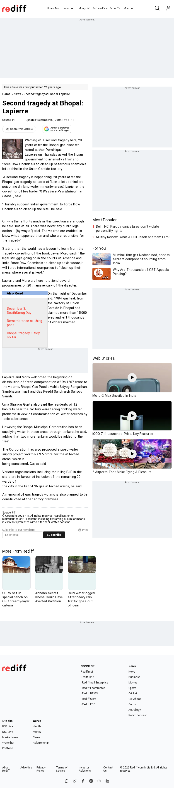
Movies (133, 682)
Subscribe (54, 534)
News (66, 8)
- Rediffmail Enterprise (94, 682)
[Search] (157, 8)
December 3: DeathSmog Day (19, 311)
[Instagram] (91, 781)
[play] (132, 377)
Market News (10, 737)
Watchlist (8, 742)
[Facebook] (83, 781)
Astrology (134, 709)
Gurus (112, 8)
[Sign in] (168, 8)
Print (85, 529)
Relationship (40, 742)
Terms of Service (62, 769)
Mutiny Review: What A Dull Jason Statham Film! (132, 237)
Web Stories (103, 358)
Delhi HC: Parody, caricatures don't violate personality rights (127, 228)
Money (82, 8)
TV (118, 8)
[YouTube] (99, 781)
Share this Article (21, 129)
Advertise (26, 767)
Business (134, 677)
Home (50, 8)
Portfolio (7, 748)
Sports (132, 688)
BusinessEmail (100, 8)
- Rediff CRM (88, 699)
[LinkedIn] (107, 781)
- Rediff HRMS (89, 693)
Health (37, 726)
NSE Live (7, 731)
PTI (14, 120)
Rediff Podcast (137, 715)
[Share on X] (75, 781)
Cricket (132, 693)
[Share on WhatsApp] (66, 781)
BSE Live (7, 726)
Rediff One (87, 677)
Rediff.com (137, 767)
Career (37, 737)
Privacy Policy (41, 769)
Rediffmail (87, 671)
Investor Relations (85, 769)
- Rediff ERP (88, 704)
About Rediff (6, 769)
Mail (57, 8)
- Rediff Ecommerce (93, 688)
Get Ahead (134, 699)
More (126, 8)
